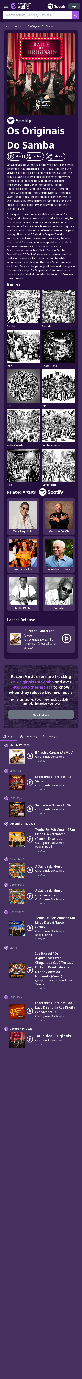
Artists (19, 26)
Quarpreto (41, 980)
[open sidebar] (6, 6)
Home (7, 26)
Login (74, 6)
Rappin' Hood (43, 846)
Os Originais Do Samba (40, 26)
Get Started (41, 714)
